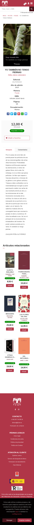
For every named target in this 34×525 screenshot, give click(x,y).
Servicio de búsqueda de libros (17, 459)
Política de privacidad (17, 442)
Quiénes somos (17, 455)
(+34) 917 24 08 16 (17, 419)
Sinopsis (9, 150)
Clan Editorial (17, 465)
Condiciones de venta (17, 439)
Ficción (10, 15)
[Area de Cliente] (28, 3)
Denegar (9, 520)
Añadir (10, 285)
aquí (16, 512)
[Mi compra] (26, 3)
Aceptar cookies (24, 520)
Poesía (16, 15)
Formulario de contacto (17, 426)
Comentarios (22, 150)
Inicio (4, 15)
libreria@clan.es (17, 423)
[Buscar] (31, 9)
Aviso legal (17, 436)
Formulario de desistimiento (17, 462)
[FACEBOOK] (15, 409)
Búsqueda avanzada (27, 12)
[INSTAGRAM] (18, 409)
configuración (17, 514)
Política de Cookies (17, 445)
